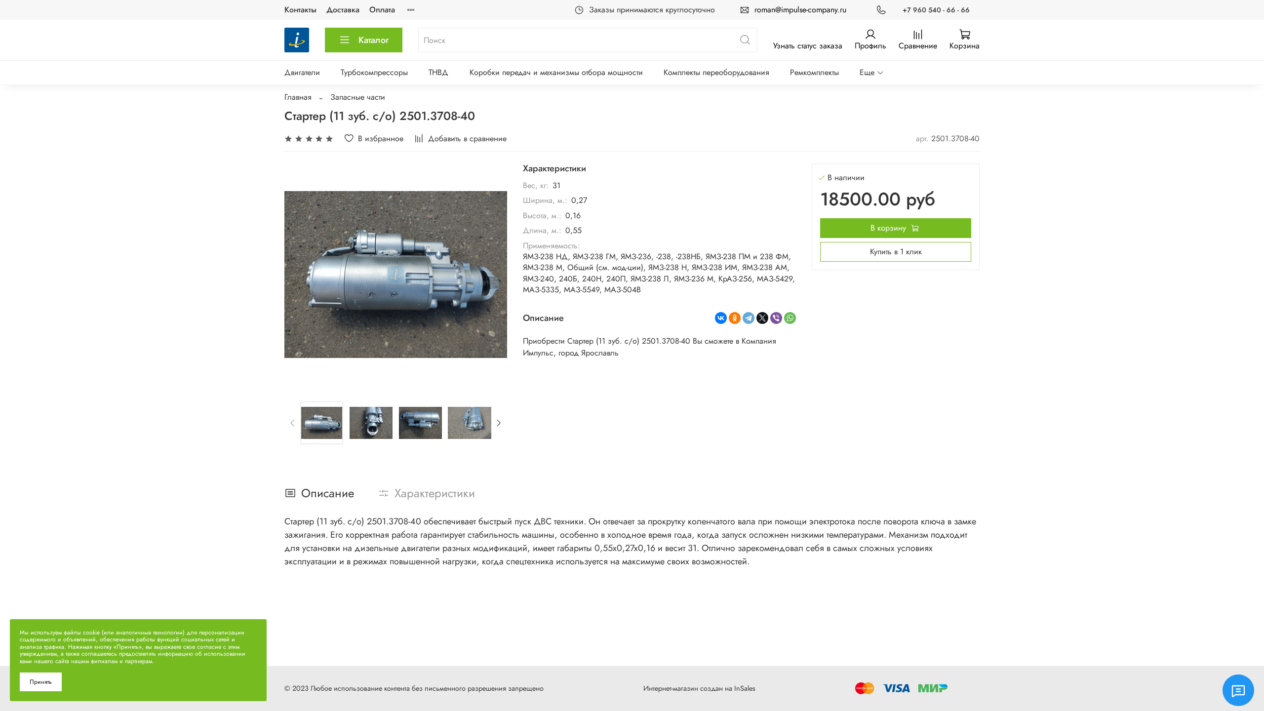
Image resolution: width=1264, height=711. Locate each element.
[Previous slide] (300, 274)
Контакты (300, 9)
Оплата (382, 9)
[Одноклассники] (735, 318)
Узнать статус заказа (807, 45)
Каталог (373, 40)
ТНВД (438, 72)
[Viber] (776, 318)
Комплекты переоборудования (716, 72)
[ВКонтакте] (721, 318)
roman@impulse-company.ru (800, 9)
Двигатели (302, 72)
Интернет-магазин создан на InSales (699, 688)
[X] (762, 318)
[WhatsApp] (790, 318)
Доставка (342, 9)
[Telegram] (748, 318)
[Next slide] (491, 274)
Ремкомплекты (814, 72)
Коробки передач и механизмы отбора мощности (556, 72)
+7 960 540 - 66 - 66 (936, 10)
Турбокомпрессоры (374, 72)
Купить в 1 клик (896, 251)
